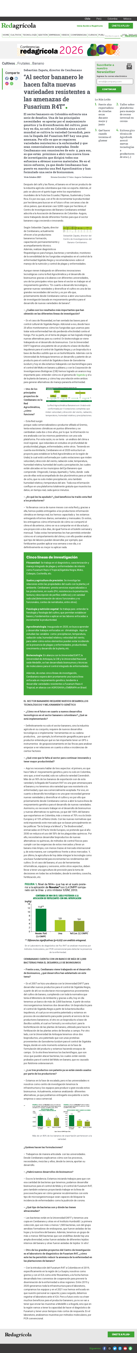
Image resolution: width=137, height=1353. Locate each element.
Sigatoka (80, 374)
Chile (87, 18)
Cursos (92, 35)
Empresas (54, 35)
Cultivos (8, 63)
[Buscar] (121, 36)
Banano (38, 63)
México (127, 18)
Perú (98, 18)
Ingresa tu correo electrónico (112, 76)
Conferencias (79, 35)
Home (6, 35)
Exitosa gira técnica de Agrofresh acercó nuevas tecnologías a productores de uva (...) (127, 144)
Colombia (112, 18)
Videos (65, 35)
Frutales (23, 63)
